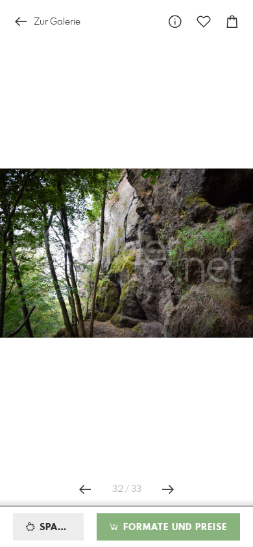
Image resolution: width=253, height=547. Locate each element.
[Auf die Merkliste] (203, 21)
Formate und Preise (173, 527)
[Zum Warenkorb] (232, 21)
